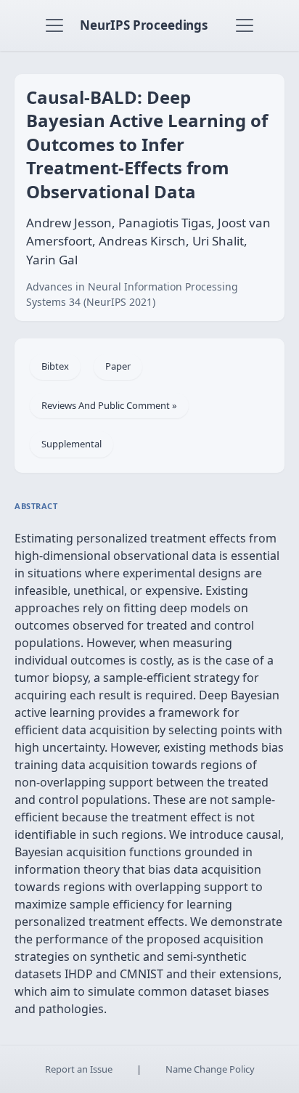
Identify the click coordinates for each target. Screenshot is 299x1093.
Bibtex (55, 366)
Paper (118, 366)
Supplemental (71, 443)
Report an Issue (78, 1069)
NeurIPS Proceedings (144, 25)
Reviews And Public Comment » (109, 405)
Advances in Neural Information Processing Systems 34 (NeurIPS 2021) (132, 294)
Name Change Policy (210, 1069)
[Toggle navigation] (54, 25)
